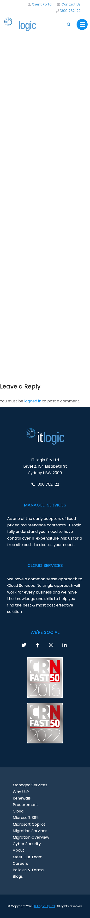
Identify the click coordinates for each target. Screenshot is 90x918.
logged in (32, 401)
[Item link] (28, 645)
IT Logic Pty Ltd (44, 906)
